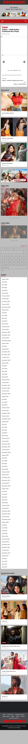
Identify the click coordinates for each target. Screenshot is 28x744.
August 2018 (5, 522)
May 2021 (4, 430)
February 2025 (5, 326)
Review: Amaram (6, 596)
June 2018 (4, 527)
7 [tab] (18, 70)
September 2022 (6, 393)
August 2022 (5, 396)
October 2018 (5, 516)
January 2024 (5, 349)
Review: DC (5, 696)
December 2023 (6, 351)
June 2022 (4, 402)
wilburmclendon (6, 33)
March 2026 (5, 293)
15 (25, 258)
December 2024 (6, 332)
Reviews (4, 592)
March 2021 (5, 435)
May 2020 (4, 463)
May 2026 (4, 287)
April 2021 (4, 432)
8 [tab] (19, 70)
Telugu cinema (5, 716)
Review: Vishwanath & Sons (9, 671)
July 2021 (4, 424)
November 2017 (6, 547)
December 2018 (6, 511)
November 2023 (6, 354)
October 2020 (5, 449)
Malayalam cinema (19, 714)
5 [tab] (14, 70)
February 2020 (5, 471)
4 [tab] (13, 70)
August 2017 (5, 555)
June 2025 (4, 315)
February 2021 (5, 438)
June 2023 (4, 368)
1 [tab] (8, 70)
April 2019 (4, 499)
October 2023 (5, 357)
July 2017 (4, 558)
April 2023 (4, 374)
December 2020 (6, 444)
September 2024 (6, 340)
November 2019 (6, 480)
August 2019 (5, 488)
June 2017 (4, 561)
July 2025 (4, 312)
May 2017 (4, 564)
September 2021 (6, 418)
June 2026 (4, 284)
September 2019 (6, 485)
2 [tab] (9, 70)
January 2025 (5, 329)
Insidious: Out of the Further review (11, 646)
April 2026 (4, 290)
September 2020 (6, 452)
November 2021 (6, 413)
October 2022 (5, 390)
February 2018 (5, 539)
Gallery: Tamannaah (7, 163)
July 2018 (4, 525)
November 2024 (6, 335)
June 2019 (4, 494)
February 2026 (5, 295)
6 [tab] (16, 70)
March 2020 (5, 469)
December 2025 (6, 301)
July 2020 (4, 458)
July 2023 (4, 365)
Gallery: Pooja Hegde (7, 138)
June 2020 (4, 460)
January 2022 (5, 410)
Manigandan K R (5, 139)
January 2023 (5, 382)
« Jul (2, 270)
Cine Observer (14, 7)
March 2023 (5, 376)
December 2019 (6, 477)
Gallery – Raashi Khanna (20, 83)
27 (18, 264)
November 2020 (6, 446)
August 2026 (5, 279)
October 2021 (5, 416)
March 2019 (5, 502)
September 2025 (6, 307)
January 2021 (5, 441)
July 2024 (4, 346)
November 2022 (6, 388)
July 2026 (4, 281)
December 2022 (6, 385)
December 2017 (6, 544)
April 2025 (4, 321)
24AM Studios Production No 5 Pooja (13, 75)
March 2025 (5, 323)
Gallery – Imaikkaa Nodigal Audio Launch (12, 79)
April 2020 (4, 466)
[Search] (25, 21)
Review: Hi (4, 621)
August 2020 (5, 455)
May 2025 (4, 318)
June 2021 (4, 427)
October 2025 (5, 304)
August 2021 (5, 421)
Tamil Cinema (9, 692)
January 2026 (5, 298)
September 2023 (6, 360)
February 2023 (5, 379)
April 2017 (4, 566)
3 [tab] (11, 70)
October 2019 (5, 483)
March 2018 (5, 536)
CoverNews (10, 727)
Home (7, 134)
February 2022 (5, 407)
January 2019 (5, 508)
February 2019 (5, 505)
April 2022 (4, 404)
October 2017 (5, 550)
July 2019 (4, 491)
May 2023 (4, 371)
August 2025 (5, 309)
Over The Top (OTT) (14, 718)
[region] (14, 62)
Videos (17, 716)
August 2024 (5, 343)
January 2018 (5, 541)
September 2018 (6, 519)
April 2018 (4, 533)
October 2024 (5, 337)
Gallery (5, 27)
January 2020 (5, 474)
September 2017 (6, 553)
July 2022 (4, 399)
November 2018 (6, 513)
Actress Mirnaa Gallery (8, 113)
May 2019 (4, 497)
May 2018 (4, 530)
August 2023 (5, 363)
